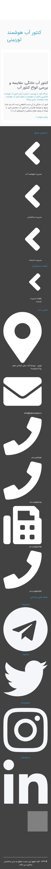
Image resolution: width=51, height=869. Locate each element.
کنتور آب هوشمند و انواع (30, 96)
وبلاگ (28, 99)
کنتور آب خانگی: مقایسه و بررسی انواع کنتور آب (28, 85)
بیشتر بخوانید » (42, 117)
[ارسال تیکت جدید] (45, 863)
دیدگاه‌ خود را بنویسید (39, 93)
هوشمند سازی (37, 99)
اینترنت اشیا (23, 93)
